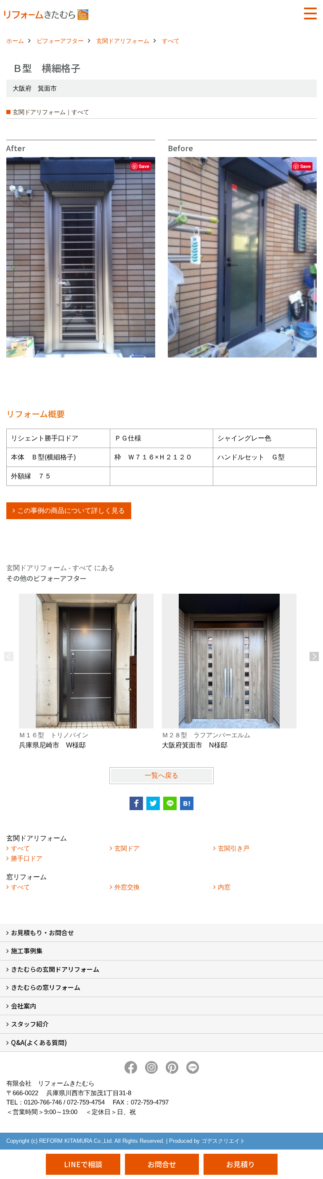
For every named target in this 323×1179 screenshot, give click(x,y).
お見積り (240, 1164)
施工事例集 (26, 950)
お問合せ (162, 1164)
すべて (20, 848)
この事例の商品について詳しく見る (71, 510)
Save (144, 166)
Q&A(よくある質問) (39, 1042)
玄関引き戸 (233, 848)
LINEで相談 (83, 1164)
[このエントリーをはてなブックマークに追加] (186, 803)
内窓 (224, 887)
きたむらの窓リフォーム (45, 987)
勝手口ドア (26, 858)
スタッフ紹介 (30, 1023)
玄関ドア (127, 848)
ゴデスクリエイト (223, 1141)
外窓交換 (127, 887)
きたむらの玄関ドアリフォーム (55, 969)
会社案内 (23, 1005)
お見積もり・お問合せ (42, 932)
